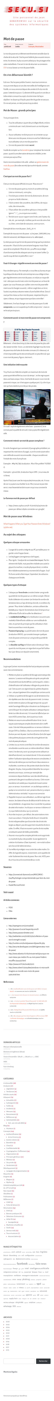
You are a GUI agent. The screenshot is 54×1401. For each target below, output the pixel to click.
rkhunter (5, 1287)
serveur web (46, 1287)
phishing (26, 1279)
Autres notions (11, 1140)
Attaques (6, 1097)
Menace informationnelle (12, 1047)
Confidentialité (11, 1148)
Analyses (6, 1086)
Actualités (10, 1100)
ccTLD (19, 1255)
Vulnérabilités (11, 1120)
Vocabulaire (10, 1165)
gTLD (22, 1268)
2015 (7, 1350)
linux (40, 1272)
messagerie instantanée (30, 1275)
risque (43, 1284)
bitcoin (5, 1255)
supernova (5, 1298)
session (5, 1291)
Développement (9, 1168)
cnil (22, 1255)
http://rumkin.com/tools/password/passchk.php (27, 943)
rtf (17, 1287)
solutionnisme (6, 1295)
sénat (20, 1298)
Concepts (31, 46)
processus (33, 1279)
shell (19, 1291)
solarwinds (43, 1291)
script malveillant (35, 1287)
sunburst (46, 1295)
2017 (7, 1347)
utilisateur (43, 1298)
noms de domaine (7, 1279)
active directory (7, 1252)
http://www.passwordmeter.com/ (21, 933)
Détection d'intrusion (14, 1216)
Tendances (10, 1092)
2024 (8, 1327)
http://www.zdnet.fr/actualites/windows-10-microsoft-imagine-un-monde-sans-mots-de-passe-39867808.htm (29, 971)
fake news (41, 1263)
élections (19, 1306)
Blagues (9, 1180)
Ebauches (7, 1174)
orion (14, 1279)
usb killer (34, 1298)
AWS (8, 1211)
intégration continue (10, 1272)
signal (23, 1291)
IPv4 (22, 1272)
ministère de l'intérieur (44, 1275)
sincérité (27, 1291)
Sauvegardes (12, 1222)
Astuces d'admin (13, 1236)
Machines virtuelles (13, 1225)
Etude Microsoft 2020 (17, 885)
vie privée (19, 1302)
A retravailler (8, 1083)
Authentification (12, 1134)
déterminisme (34, 1259)
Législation (10, 1089)
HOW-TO (9, 1219)
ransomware (21, 1284)
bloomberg (13, 1255)
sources (12, 1295)
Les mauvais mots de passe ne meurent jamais (25, 995)
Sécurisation (39, 46)
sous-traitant (18, 1295)
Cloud (8, 1146)
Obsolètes (7, 1194)
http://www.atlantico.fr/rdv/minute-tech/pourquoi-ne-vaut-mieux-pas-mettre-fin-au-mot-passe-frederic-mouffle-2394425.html (29, 957)
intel (27, 1268)
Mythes (9, 1182)
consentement (38, 1255)
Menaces (9, 1112)
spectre (29, 1295)
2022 (8, 1333)
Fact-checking (8, 1067)
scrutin (41, 1287)
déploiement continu (23, 1259)
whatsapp (7, 1306)
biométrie (25, 150)
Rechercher (43, 1361)
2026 (8, 1322)
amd (13, 1252)
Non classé (7, 1191)
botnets (11, 610)
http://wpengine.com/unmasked (21, 926)
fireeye (15, 1268)
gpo (19, 1268)
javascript (27, 1272)
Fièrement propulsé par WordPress (15, 1396)
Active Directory (13, 1137)
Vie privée (10, 1163)
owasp (19, 1279)
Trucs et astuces (12, 1233)
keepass (34, 1272)
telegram (24, 1298)
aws (34, 1252)
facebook (22, 1263)
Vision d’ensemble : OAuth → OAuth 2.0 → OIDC (21, 1057)
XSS (14, 1306)
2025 (7, 1325)
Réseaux (9, 1160)
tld (28, 1298)
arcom (23, 1252)
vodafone (32, 1302)
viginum (26, 1302)
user (39, 1298)
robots (10, 1287)
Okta (10, 911)
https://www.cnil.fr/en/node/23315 (21, 964)
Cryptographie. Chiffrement (16, 1151)
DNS (14, 1259)
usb (30, 1298)
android (18, 1252)
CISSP (8, 1202)
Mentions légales (10, 1372)
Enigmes (6, 1177)
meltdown (17, 1275)
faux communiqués (7, 1268)
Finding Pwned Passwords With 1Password (26, 1010)
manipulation (8, 1275)
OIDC (5, 1062)
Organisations (11, 1154)
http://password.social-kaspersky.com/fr (24, 929)
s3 (25, 1287)
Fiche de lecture (12, 1205)
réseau (21, 1287)
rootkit (14, 1287)
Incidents (9, 1109)
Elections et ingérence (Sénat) (14, 1052)
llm (43, 1272)
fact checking (32, 1264)
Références (10, 1117)
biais (37, 1252)
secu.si (27, 8)
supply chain (13, 1298)
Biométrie (9, 1143)
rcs (35, 1284)
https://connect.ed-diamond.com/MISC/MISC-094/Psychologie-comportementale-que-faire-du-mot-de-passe (29, 878)
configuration (29, 1255)
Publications (8, 1197)
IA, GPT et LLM (8, 1188)
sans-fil (28, 1287)
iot (19, 1272)
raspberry (31, 1284)
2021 (7, 1336)
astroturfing (29, 1252)
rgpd (39, 1283)
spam (23, 1295)
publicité (44, 1279)
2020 (8, 1339)
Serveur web (10, 1231)
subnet (41, 1295)
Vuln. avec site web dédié (16, 1123)
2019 (7, 1342)
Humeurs (9, 1129)
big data (43, 1252)
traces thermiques (36, 560)
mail (46, 1272)
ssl (38, 1295)
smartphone (33, 1291)
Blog (5, 1126)
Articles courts (8, 1094)
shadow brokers (13, 1291)
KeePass (6, 169)
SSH (5, 68)
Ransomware (11, 1114)
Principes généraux (13, 1157)
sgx (8, 1291)
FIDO (11, 908)
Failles (8, 1106)
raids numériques (12, 1284)
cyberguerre (7, 1259)
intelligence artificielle (39, 1268)
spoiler (34, 1295)
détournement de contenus (9, 1264)
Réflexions (7, 1199)
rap (27, 1284)
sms (38, 1291)
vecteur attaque (8, 1302)
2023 (7, 1330)
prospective (38, 1279)
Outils (8, 1228)
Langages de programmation (16, 1171)
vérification (39, 1302)
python (5, 1284)
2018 (7, 1344)
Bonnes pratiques (12, 1214)
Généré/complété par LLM (12, 1185)
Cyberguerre (10, 1103)
